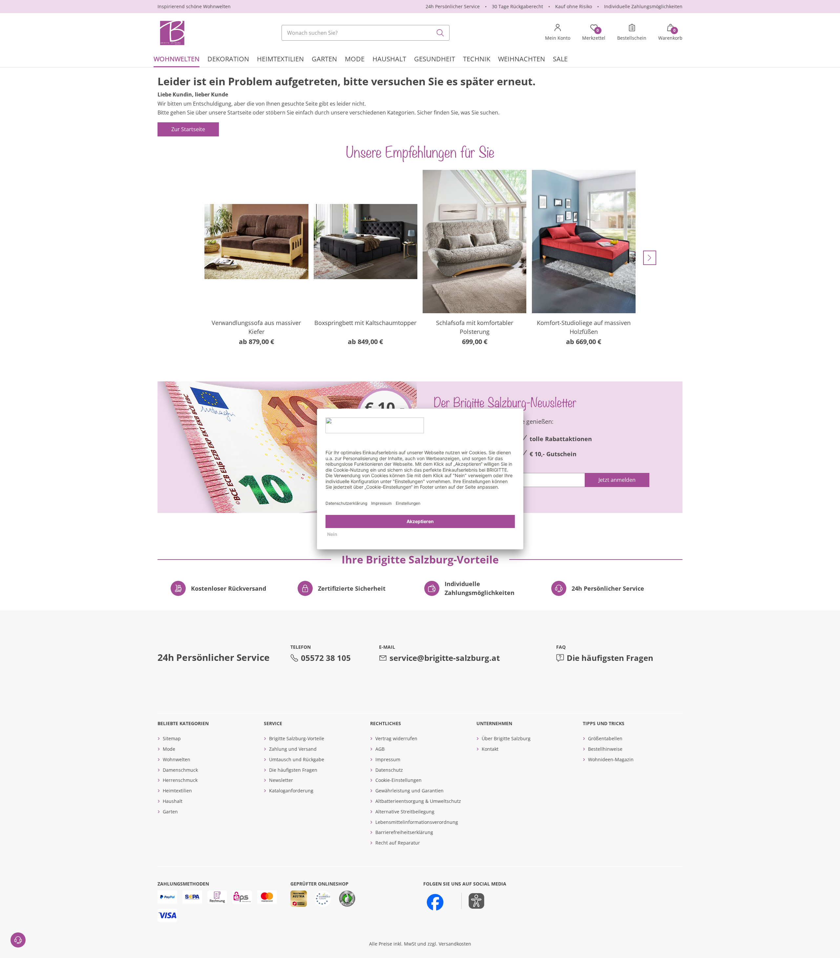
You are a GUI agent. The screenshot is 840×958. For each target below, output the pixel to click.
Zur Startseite (188, 129)
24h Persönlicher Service (453, 6)
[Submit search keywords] (440, 33)
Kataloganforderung (291, 790)
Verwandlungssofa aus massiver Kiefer (256, 327)
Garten (170, 811)
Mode (169, 749)
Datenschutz (389, 770)
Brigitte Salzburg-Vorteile (296, 738)
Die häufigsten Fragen (610, 657)
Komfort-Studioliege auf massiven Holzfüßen (584, 327)
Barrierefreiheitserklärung (404, 832)
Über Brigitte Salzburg (506, 738)
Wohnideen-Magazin (611, 759)
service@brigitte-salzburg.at (444, 657)
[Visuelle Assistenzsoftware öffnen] (473, 901)
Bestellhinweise (605, 749)
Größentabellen (605, 738)
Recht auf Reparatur (397, 843)
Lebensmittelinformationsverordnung (416, 822)
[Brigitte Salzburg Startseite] (172, 33)
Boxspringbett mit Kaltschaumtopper (365, 323)
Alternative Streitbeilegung (404, 811)
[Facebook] (435, 902)
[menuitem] (176, 59)
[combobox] (366, 33)
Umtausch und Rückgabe (296, 759)
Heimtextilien (177, 790)
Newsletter (281, 780)
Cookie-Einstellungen (398, 780)
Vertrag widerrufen (396, 738)
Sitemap (172, 738)
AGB (380, 749)
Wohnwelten (176, 759)
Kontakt (490, 749)
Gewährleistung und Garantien (409, 790)
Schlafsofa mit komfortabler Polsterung (474, 327)
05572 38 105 (326, 657)
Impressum (387, 759)
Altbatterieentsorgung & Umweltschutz (418, 801)
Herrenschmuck (180, 780)
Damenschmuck (180, 770)
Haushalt (172, 801)
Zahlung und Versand (293, 749)
